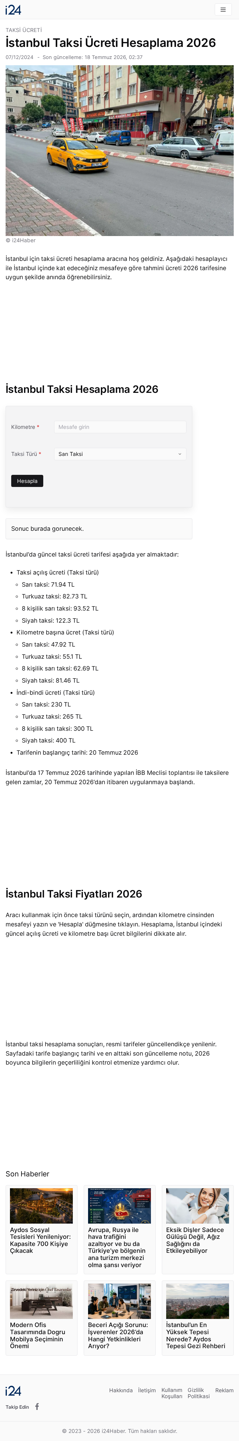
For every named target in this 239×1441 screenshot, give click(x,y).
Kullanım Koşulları (172, 1393)
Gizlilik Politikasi (199, 1393)
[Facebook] (37, 1407)
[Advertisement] (120, 334)
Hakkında (121, 1390)
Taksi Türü (30, 454)
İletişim (147, 1390)
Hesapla (27, 481)
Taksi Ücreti (24, 30)
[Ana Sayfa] (13, 10)
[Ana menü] (223, 9)
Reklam (224, 1390)
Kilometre (30, 427)
